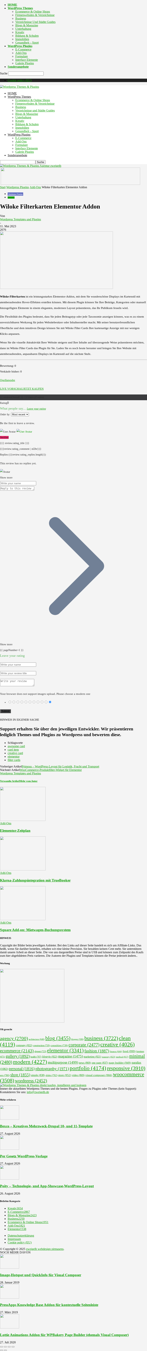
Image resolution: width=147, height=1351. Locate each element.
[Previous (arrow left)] (1, 1350)
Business (20, 18)
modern (30, 1062)
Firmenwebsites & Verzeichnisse (35, 15)
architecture (37, 1039)
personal (22, 1068)
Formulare (21, 56)
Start (3, 187)
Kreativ (19, 32)
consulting (59, 1045)
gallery (18, 1056)
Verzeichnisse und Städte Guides (35, 22)
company (24, 1045)
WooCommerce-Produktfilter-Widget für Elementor (51, 770)
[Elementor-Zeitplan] (23, 819)
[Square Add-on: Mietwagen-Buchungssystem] (23, 919)
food (129, 1051)
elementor (14, 756)
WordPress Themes (20, 8)
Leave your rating (36, 408)
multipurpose (63, 1062)
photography (52, 1068)
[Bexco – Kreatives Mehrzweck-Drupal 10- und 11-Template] (9, 1118)
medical (122, 1057)
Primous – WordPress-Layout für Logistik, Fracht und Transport (60, 766)
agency (14, 1038)
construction (41, 1045)
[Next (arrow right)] (5, 1350)
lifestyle (49, 1056)
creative (117, 1044)
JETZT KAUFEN (33, 388)
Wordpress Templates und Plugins (20, 219)
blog (57, 1038)
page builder (120, 1062)
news (85, 1062)
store (64, 1075)
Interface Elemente (26, 59)
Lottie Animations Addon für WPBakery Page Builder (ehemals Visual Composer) (64, 1335)
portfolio (88, 1068)
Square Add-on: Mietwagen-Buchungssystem (35, 930)
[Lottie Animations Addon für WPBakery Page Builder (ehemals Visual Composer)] (9, 1327)
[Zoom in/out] (13, 1346)
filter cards (14, 760)
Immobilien (22, 39)
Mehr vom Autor (29, 781)
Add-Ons (21, 53)
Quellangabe (7, 380)
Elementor (17, 1229)
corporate (84, 1044)
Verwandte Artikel (10, 781)
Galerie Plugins (24, 63)
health (35, 1056)
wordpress (31, 1080)
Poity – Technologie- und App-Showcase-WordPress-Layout (47, 1186)
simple (38, 1075)
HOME (12, 4)
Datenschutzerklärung (21, 1235)
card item (13, 749)
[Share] (5, 1346)
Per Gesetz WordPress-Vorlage (23, 1156)
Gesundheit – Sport (27, 42)
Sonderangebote (18, 66)
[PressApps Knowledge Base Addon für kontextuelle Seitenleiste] (9, 1297)
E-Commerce (23, 49)
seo (5, 1075)
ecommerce (17, 1050)
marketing (92, 1056)
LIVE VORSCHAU (11, 388)
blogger (77, 1039)
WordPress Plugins (20, 46)
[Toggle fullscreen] (9, 1346)
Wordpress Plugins (17, 187)
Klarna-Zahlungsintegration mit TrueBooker (35, 880)
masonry (108, 1057)
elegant (40, 1051)
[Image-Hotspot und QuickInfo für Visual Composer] (9, 1267)
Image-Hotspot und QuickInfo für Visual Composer (40, 1275)
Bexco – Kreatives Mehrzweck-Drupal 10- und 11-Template (46, 1126)
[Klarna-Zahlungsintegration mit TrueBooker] (23, 869)
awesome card (16, 746)
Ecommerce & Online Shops (32, 11)
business (101, 1038)
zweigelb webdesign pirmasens (45, 1249)
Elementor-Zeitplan (15, 831)
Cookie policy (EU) (20, 80)
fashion (96, 1051)
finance (116, 1051)
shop (20, 1074)
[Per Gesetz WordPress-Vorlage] (9, 1148)
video (78, 1075)
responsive (126, 1068)
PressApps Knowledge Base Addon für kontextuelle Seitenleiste (49, 1305)
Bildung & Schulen (27, 35)
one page (100, 1062)
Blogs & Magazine (26, 25)
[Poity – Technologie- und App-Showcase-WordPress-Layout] (9, 1178)
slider (51, 1075)
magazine (70, 1056)
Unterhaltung (23, 28)
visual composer (98, 1075)
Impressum (14, 1239)
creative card (15, 753)
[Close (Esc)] (1, 1346)
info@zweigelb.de (38, 1092)
